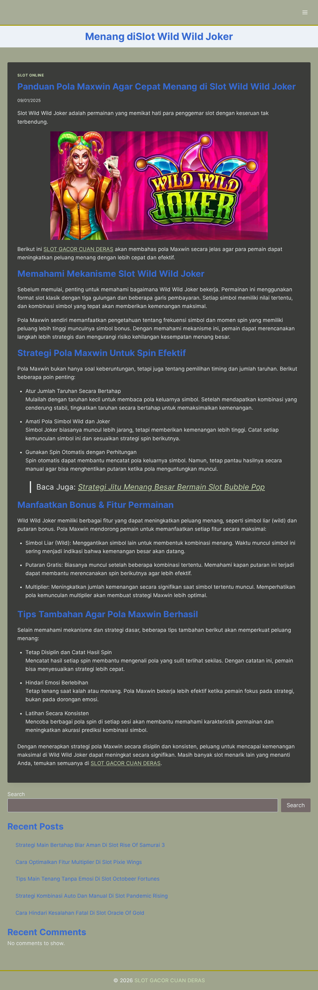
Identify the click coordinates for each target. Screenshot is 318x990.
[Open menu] (305, 12)
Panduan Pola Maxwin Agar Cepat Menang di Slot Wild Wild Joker (156, 86)
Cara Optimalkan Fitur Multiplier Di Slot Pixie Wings (79, 862)
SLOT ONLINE (30, 75)
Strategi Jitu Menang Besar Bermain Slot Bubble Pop (171, 486)
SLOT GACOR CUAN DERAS (169, 980)
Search (16, 794)
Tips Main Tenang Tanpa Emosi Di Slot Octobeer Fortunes (88, 879)
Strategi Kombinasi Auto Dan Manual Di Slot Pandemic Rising (92, 896)
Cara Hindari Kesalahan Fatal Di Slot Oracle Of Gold (80, 913)
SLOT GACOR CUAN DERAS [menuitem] (78, 249)
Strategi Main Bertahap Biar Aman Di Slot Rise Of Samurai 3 (90, 845)
